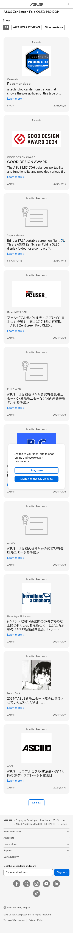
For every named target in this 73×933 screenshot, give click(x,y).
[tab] (6, 27)
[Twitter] (26, 883)
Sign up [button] (62, 872)
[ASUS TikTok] (36, 893)
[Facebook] (16, 883)
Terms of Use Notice (14, 920)
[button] (5, 4)
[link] (36, 4)
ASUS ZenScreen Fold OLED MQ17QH (32, 12)
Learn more (14, 98)
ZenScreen (58, 820)
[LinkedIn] (56, 883)
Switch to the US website (36, 479)
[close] (60, 448)
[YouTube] (46, 883)
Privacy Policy (36, 920)
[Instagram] (36, 883)
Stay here (36, 470)
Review (63, 824)
